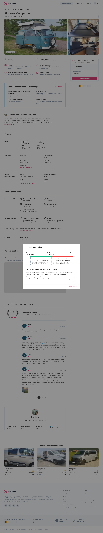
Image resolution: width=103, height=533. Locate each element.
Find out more (73, 286)
